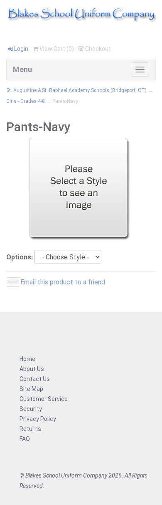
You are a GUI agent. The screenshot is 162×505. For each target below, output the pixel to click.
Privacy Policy (38, 418)
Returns (30, 428)
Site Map (31, 389)
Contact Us (35, 379)
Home (27, 359)
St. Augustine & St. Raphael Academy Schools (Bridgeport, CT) (76, 90)
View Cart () (56, 48)
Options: (19, 257)
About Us (32, 369)
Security (31, 408)
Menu (22, 69)
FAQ (25, 438)
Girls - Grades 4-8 (25, 101)
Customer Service (44, 399)
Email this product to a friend (62, 282)
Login (20, 48)
